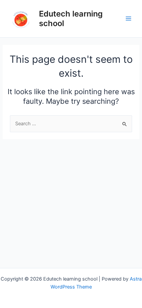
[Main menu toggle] (128, 18)
